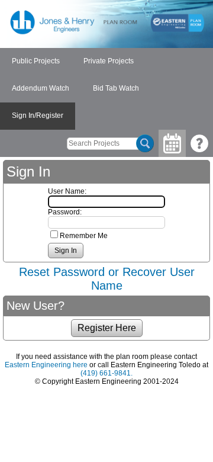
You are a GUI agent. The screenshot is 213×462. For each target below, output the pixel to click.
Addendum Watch (40, 88)
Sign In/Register (37, 115)
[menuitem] (36, 61)
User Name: (67, 191)
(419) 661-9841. (106, 373)
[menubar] (106, 89)
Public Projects (36, 61)
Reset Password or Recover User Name (107, 278)
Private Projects (108, 61)
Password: (65, 212)
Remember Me (84, 236)
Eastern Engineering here (46, 365)
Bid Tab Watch (116, 88)
